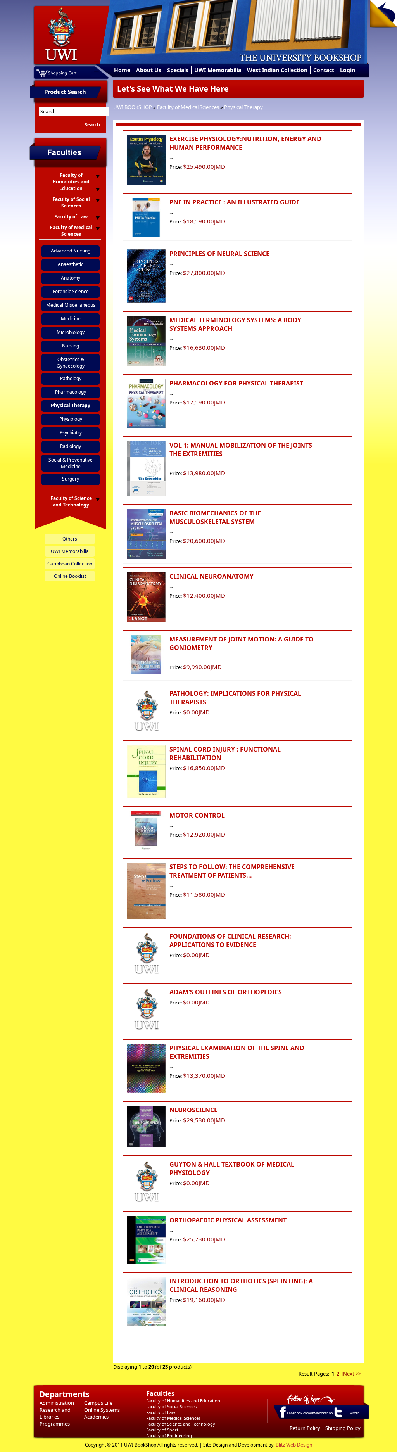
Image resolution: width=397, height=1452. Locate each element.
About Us (148, 70)
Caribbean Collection (69, 563)
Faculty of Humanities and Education (183, 1401)
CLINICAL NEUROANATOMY (211, 576)
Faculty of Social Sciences (171, 1406)
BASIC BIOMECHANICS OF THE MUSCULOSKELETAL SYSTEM (215, 517)
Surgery (70, 478)
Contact (323, 70)
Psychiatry (71, 432)
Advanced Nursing (70, 250)
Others (69, 539)
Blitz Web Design (294, 1445)
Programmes (55, 1423)
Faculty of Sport (162, 1430)
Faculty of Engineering (169, 1435)
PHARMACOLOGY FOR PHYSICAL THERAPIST (236, 383)
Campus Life (98, 1402)
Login (347, 70)
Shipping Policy (343, 1427)
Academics (96, 1416)
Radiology (70, 446)
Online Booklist (70, 576)
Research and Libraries (55, 1413)
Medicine (71, 318)
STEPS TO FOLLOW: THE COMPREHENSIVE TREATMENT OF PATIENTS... (232, 871)
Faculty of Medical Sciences (188, 107)
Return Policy (305, 1427)
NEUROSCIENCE (193, 1110)
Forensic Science (71, 291)
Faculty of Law (160, 1412)
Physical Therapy (243, 107)
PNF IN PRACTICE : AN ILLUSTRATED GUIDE (234, 202)
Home (122, 70)
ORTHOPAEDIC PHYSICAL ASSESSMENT (228, 1220)
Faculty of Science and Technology (180, 1424)
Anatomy (70, 278)
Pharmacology (70, 392)
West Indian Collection (277, 70)
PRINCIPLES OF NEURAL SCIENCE (219, 253)
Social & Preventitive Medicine (70, 463)
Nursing (70, 345)
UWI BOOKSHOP (132, 107)
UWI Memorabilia (217, 70)
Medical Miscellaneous (70, 305)
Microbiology (71, 332)
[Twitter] (337, 1417)
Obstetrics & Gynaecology (71, 362)
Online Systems (102, 1409)
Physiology (70, 419)
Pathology (70, 378)
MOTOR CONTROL (197, 815)
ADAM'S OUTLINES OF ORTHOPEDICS (225, 992)
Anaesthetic (70, 264)
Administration (57, 1402)
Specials (177, 70)
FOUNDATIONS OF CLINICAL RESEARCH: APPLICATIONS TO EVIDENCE (230, 940)
